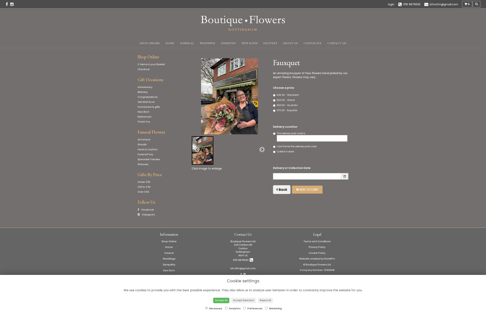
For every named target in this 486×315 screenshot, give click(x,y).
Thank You (144, 121)
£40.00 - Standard (288, 95)
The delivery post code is (291, 133)
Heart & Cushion (148, 149)
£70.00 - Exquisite (287, 110)
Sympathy (228, 43)
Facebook (147, 209)
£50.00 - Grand (286, 100)
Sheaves (143, 164)
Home (170, 43)
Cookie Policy (317, 253)
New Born (250, 43)
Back (282, 189)
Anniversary (145, 87)
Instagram (148, 214)
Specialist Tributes (149, 159)
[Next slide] (262, 149)
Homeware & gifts (149, 107)
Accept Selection (243, 300)
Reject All (265, 300)
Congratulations (148, 97)
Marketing (275, 308)
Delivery (270, 43)
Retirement (144, 117)
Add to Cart (309, 190)
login (391, 4)
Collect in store (285, 151)
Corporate (313, 43)
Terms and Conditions (317, 241)
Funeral (187, 43)
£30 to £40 (144, 187)
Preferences (254, 308)
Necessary (215, 308)
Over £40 (143, 192)
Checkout (144, 69)
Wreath (142, 144)
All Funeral (144, 139)
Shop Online (150, 43)
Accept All (221, 300)
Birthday (143, 92)
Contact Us (336, 43)
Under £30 (144, 182)
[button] (202, 150)
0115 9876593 (241, 260)
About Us (290, 43)
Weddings (207, 43)
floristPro (329, 258)
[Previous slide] (197, 149)
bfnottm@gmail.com (243, 268)
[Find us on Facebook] (8, 4)
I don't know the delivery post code (296, 146)
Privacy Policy (317, 247)
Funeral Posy (145, 154)
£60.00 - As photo (287, 105)
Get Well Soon (146, 102)
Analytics (234, 308)
